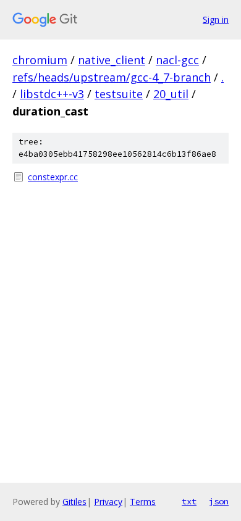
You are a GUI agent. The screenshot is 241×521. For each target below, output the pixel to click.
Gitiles (74, 501)
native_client (111, 59)
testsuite (119, 93)
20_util (170, 93)
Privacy (108, 501)
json (219, 501)
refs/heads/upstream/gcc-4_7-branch (111, 77)
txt (189, 501)
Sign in (216, 19)
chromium (39, 59)
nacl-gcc (177, 59)
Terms (143, 501)
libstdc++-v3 (52, 93)
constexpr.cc (53, 177)
